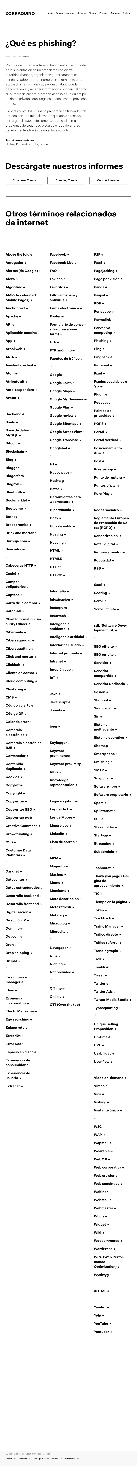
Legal (28, 1454)
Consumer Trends (24, 180)
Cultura (9, 1454)
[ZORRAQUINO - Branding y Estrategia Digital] (20, 13)
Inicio (8, 57)
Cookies (46, 1454)
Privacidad (36, 1454)
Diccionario (16, 57)
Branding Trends (66, 180)
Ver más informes (108, 180)
